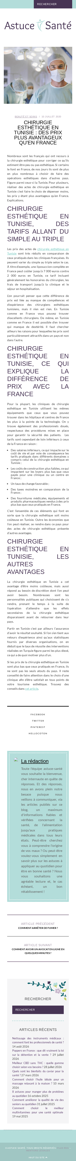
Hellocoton (38, 733)
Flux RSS (63, 1148)
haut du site (37, 1157)
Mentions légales (38, 1150)
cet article (31, 688)
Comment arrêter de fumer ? (38, 925)
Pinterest (38, 727)
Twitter (38, 720)
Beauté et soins (26, 116)
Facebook (38, 714)
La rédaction (35, 761)
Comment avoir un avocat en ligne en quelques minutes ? (38, 949)
